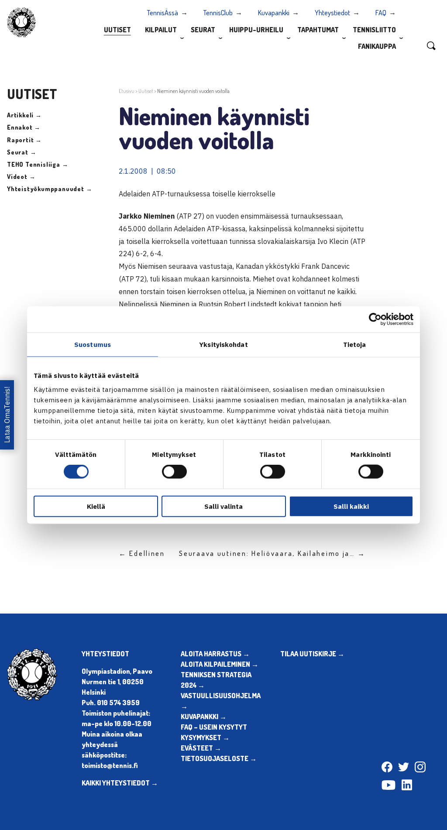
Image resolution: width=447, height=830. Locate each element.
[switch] (174, 472)
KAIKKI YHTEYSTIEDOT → (120, 783)
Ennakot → (24, 127)
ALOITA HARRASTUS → (215, 653)
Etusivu (126, 91)
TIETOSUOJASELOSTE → (219, 758)
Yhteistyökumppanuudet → (49, 188)
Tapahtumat (318, 29)
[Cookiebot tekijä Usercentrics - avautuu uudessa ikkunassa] (375, 319)
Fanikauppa (377, 46)
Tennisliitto (374, 29)
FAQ (380, 12)
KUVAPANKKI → (204, 716)
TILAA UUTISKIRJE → (312, 653)
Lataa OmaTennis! (7, 415)
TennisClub (218, 12)
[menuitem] (117, 29)
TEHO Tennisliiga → (37, 164)
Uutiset (117, 29)
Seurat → (21, 152)
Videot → (21, 176)
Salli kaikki (351, 506)
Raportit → (24, 140)
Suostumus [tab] (92, 344)
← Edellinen (142, 553)
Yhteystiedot (332, 12)
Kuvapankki (273, 12)
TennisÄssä (162, 12)
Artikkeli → (24, 115)
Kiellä (96, 506)
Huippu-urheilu (256, 29)
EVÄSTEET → (201, 748)
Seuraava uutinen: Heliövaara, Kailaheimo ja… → (272, 553)
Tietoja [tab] (354, 344)
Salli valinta (223, 506)
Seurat (203, 29)
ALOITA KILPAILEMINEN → (219, 664)
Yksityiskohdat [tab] (223, 344)
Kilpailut (161, 29)
